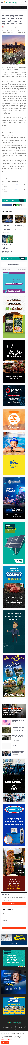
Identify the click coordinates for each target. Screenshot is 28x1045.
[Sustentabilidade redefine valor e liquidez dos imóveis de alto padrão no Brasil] (6, 730)
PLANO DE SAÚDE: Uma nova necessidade (18, 744)
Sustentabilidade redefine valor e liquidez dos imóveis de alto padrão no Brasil (18, 729)
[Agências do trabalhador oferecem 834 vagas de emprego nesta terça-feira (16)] (6, 737)
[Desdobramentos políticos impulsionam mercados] (6, 753)
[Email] (20, 205)
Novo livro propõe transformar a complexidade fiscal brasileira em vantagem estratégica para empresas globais (7, 248)
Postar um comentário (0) (14, 264)
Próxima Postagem (22, 269)
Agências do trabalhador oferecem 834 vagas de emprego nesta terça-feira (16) (18, 737)
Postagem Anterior (6, 269)
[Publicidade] (14, 7)
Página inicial (5, 13)
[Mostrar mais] (23, 205)
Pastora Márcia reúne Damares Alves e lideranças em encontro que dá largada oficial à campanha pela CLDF (7, 227)
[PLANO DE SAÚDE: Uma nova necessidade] (6, 746)
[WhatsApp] (17, 205)
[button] (2, 2)
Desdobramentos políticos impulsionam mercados (18, 752)
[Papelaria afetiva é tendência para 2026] (6, 722)
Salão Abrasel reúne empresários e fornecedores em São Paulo (20, 226)
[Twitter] (14, 205)
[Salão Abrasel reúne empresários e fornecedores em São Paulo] (20, 219)
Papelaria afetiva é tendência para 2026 (18, 721)
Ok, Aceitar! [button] (5, 1042)
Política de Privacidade (6, 1039)
